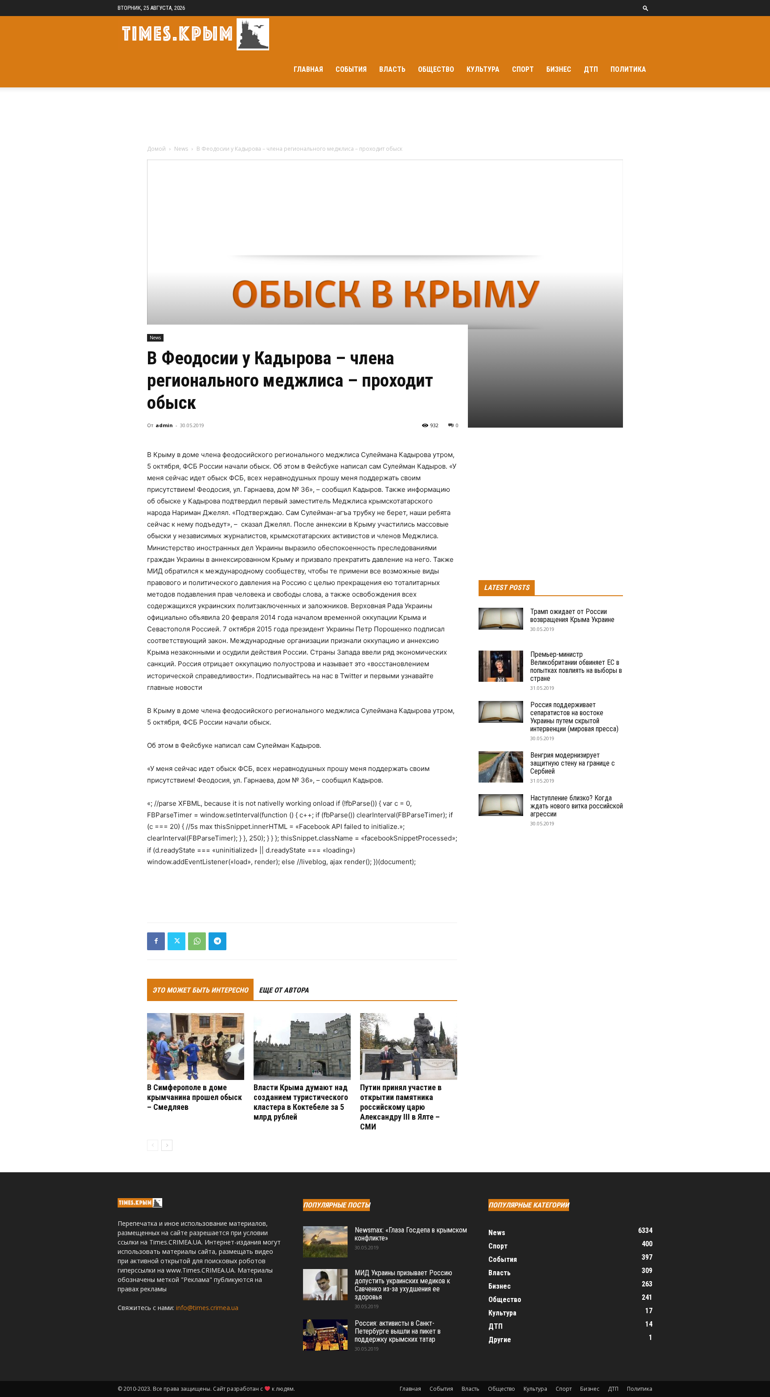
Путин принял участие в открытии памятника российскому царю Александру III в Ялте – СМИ (401, 1107)
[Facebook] (156, 941)
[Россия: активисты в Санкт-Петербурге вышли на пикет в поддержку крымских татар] (325, 1335)
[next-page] (166, 1145)
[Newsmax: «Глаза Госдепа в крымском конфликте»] (325, 1241)
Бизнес (558, 69)
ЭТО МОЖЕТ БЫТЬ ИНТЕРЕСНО (200, 990)
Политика (628, 69)
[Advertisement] (385, 118)
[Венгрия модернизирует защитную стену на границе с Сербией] (501, 767)
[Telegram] (217, 941)
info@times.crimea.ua (207, 1307)
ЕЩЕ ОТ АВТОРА (284, 990)
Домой (156, 148)
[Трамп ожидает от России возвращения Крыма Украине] (501, 619)
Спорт (523, 69)
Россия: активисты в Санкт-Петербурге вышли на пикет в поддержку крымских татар (398, 1331)
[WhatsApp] (197, 941)
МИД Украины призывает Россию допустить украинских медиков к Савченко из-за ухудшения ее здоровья (403, 1285)
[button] (645, 7)
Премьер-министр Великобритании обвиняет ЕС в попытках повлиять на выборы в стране (576, 666)
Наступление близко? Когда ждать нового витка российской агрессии (576, 806)
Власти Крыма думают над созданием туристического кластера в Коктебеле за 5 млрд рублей (301, 1102)
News (181, 148)
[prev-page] (152, 1145)
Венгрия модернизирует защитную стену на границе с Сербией (572, 763)
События (351, 69)
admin (164, 425)
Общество (436, 69)
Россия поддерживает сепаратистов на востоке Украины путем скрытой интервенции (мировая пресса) (574, 717)
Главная (308, 69)
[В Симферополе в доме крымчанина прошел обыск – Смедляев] (195, 1046)
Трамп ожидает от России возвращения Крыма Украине (572, 615)
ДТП (591, 69)
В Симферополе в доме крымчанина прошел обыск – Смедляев (194, 1097)
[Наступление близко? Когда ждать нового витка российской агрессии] (501, 805)
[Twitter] (176, 941)
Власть (392, 69)
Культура (483, 69)
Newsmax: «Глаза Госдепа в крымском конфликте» (411, 1234)
